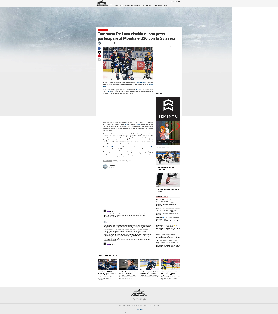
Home (116, 5)
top (130, 160)
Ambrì (122, 5)
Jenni (109, 91)
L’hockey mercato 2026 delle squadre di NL (165, 168)
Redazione (110, 43)
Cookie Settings (139, 309)
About (166, 5)
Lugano (127, 5)
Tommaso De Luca (141, 82)
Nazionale (137, 5)
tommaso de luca (123, 160)
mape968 (158, 233)
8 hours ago (177, 222)
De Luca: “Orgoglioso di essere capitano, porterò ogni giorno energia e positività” (169, 273)
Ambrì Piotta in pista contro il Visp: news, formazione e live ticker (149, 272)
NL (132, 5)
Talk (155, 5)
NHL (143, 5)
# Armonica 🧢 (160, 217)
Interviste (149, 5)
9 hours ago (177, 237)
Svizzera (115, 160)
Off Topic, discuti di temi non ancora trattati (168, 190)
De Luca (138, 90)
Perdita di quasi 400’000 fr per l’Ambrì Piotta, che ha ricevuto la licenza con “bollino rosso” (107, 273)
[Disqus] (128, 188)
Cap (157, 225)
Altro (160, 5)
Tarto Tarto (159, 240)
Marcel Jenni (111, 147)
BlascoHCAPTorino (161, 199)
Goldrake (158, 208)
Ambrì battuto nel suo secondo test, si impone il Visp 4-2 (127, 272)
